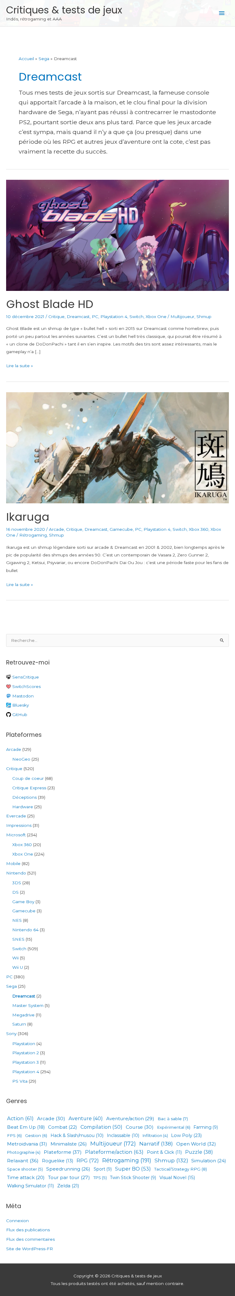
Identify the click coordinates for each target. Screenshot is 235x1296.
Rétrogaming (33, 535)
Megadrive (23, 1014)
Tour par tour (69, 1177)
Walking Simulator (30, 1186)
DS (15, 892)
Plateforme (63, 1152)
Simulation (208, 1160)
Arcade (56, 529)
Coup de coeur (28, 778)
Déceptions (24, 797)
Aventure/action (130, 1118)
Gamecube (121, 529)
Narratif (156, 1143)
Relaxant (23, 1160)
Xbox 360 (198, 529)
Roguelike (57, 1161)
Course (140, 1127)
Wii (15, 957)
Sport (103, 1169)
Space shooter (25, 1169)
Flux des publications (28, 1229)
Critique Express (29, 787)
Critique (56, 316)
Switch (136, 316)
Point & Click (164, 1152)
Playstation (23, 1043)
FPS (14, 1136)
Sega (11, 986)
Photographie (23, 1152)
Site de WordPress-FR (29, 1248)
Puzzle (199, 1152)
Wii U (17, 967)
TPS (100, 1178)
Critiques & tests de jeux (64, 10)
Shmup (203, 316)
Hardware (22, 806)
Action (20, 1118)
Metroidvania (27, 1144)
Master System (27, 1005)
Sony (11, 1033)
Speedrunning (68, 1169)
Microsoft (16, 834)
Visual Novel (177, 1177)
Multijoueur (182, 316)
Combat (62, 1127)
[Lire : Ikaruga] (117, 447)
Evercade (16, 815)
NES (17, 920)
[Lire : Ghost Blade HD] (117, 234)
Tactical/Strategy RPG (180, 1169)
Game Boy (23, 901)
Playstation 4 (113, 316)
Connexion (17, 1220)
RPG (87, 1160)
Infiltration (155, 1136)
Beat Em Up (26, 1127)
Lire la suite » (19, 366)
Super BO (133, 1168)
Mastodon (22, 695)
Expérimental (173, 1127)
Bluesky (20, 705)
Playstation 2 (25, 1052)
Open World (196, 1144)
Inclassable (123, 1135)
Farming (205, 1127)
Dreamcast (78, 316)
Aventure (86, 1118)
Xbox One (156, 316)
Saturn (19, 1024)
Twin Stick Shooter (133, 1178)
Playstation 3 (25, 1062)
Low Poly (186, 1135)
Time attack (26, 1177)
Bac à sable (173, 1119)
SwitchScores (26, 686)
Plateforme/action (114, 1152)
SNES (18, 939)
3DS (16, 882)
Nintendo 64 (25, 929)
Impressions (19, 825)
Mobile (13, 863)
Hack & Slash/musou (76, 1135)
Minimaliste (68, 1144)
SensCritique (25, 677)
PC (95, 316)
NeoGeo (21, 759)
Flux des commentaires (30, 1239)
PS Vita (20, 1081)
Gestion (36, 1136)
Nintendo (16, 873)
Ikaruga (27, 517)
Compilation (101, 1126)
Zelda (68, 1185)
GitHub (19, 714)
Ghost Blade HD (49, 304)
